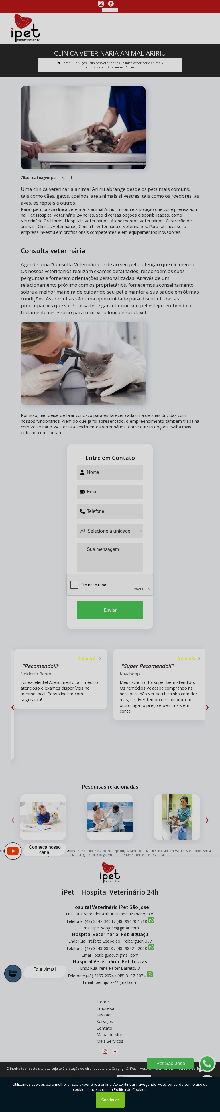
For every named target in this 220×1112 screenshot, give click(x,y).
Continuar (110, 1100)
